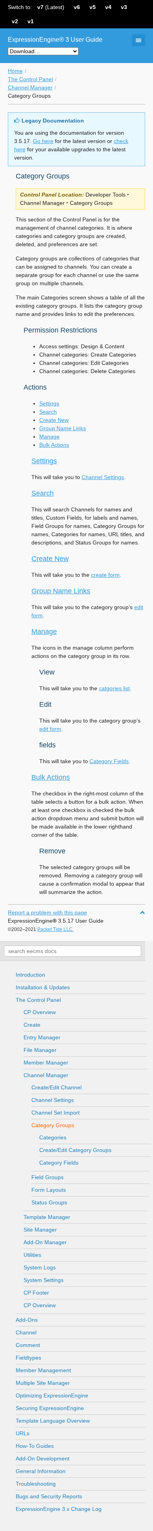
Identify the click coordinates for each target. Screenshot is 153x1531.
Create (32, 1025)
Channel (26, 1332)
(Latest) (50, 7)
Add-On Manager (45, 1242)
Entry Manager (42, 1037)
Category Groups (52, 1125)
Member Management (43, 1370)
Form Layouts (48, 1190)
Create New (54, 420)
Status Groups (49, 1202)
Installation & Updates (43, 987)
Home (15, 71)
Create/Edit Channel (56, 1087)
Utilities (32, 1255)
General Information (41, 1471)
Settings (49, 403)
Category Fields (58, 1162)
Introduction (30, 975)
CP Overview (40, 1012)
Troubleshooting (36, 1484)
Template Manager (47, 1217)
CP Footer (36, 1292)
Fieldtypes (28, 1357)
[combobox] (72, 951)
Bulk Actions (54, 445)
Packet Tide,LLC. (55, 929)
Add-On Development (42, 1458)
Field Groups (47, 1177)
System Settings (44, 1280)
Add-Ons (27, 1320)
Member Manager (46, 1062)
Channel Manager (30, 87)
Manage (49, 436)
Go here (43, 141)
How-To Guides (35, 1446)
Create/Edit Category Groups (75, 1150)
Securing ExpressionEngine (50, 1408)
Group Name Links (62, 428)
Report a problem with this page (47, 912)
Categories (52, 1137)
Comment (28, 1345)
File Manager (40, 1050)
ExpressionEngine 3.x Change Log (59, 1509)
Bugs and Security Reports (49, 1496)
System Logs (40, 1267)
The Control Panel (30, 79)
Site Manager (40, 1229)
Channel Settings (52, 1100)
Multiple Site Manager (43, 1383)
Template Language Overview (53, 1421)
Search (48, 412)
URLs (22, 1433)
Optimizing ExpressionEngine (52, 1395)
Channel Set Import (55, 1112)
